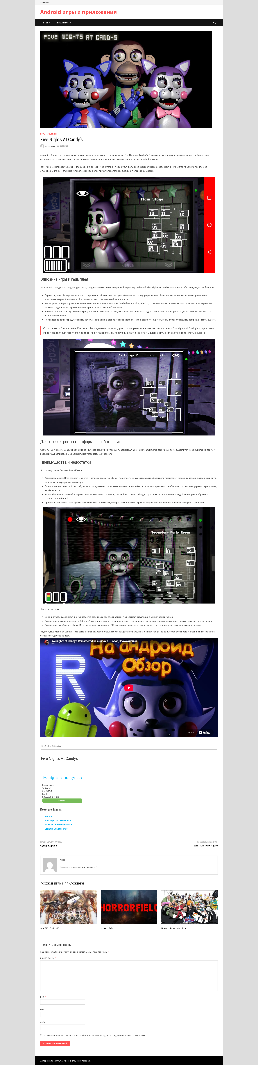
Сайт (42, 1022)
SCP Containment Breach (58, 824)
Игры (45, 22)
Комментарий (48, 958)
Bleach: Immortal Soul (174, 928)
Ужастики (52, 134)
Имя (43, 997)
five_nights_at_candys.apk (62, 777)
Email (43, 1009)
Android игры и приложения (78, 12)
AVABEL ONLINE (49, 928)
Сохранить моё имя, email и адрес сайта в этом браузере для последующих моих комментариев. (95, 1035)
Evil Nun (49, 816)
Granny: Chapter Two (56, 828)
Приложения (61, 22)
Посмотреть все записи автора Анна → (79, 867)
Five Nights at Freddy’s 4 (58, 820)
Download (61, 800)
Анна (53, 146)
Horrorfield (107, 928)
